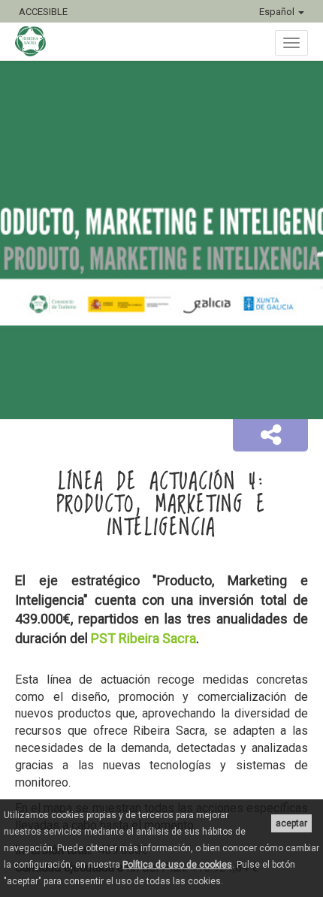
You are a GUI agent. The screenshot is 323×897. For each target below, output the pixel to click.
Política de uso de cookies (177, 864)
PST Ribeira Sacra (143, 638)
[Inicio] (38, 41)
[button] (270, 435)
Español (278, 11)
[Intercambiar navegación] (291, 43)
